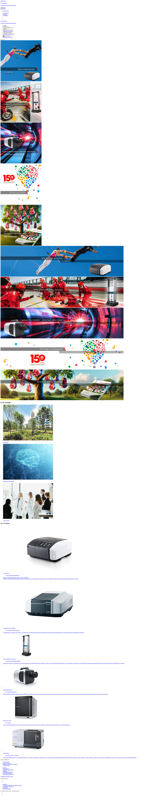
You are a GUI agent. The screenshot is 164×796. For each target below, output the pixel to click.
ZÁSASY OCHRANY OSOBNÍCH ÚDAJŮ (12, 785)
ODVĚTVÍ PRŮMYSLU (8, 769)
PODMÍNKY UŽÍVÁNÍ (8, 786)
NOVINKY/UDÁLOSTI (8, 34)
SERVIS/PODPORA (7, 773)
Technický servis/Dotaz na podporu (10, 764)
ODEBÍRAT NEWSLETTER (7, 776)
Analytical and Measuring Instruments (8, 5)
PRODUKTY (6, 768)
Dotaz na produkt (6, 763)
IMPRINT (5, 784)
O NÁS (4, 767)
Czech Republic (4, 3)
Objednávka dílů (6, 765)
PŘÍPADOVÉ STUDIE (8, 31)
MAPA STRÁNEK (7, 788)
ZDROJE (5, 771)
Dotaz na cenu (6, 761)
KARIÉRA (5, 787)
